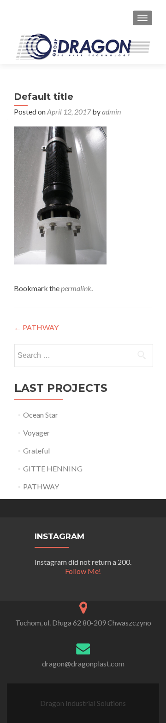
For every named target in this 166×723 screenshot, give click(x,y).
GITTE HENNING (53, 468)
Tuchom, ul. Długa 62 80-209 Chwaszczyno (83, 622)
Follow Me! (83, 571)
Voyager (36, 432)
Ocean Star (40, 414)
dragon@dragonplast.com (83, 663)
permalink (76, 288)
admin (111, 111)
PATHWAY (36, 327)
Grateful (36, 450)
